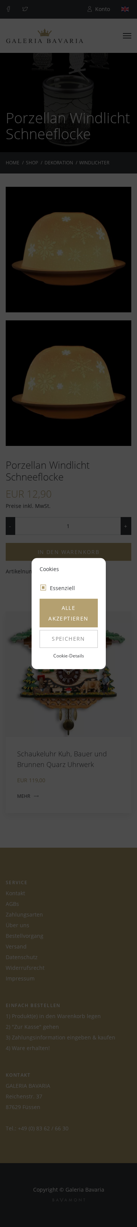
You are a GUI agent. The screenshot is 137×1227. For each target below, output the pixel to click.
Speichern (68, 638)
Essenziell (62, 588)
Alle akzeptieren (68, 613)
